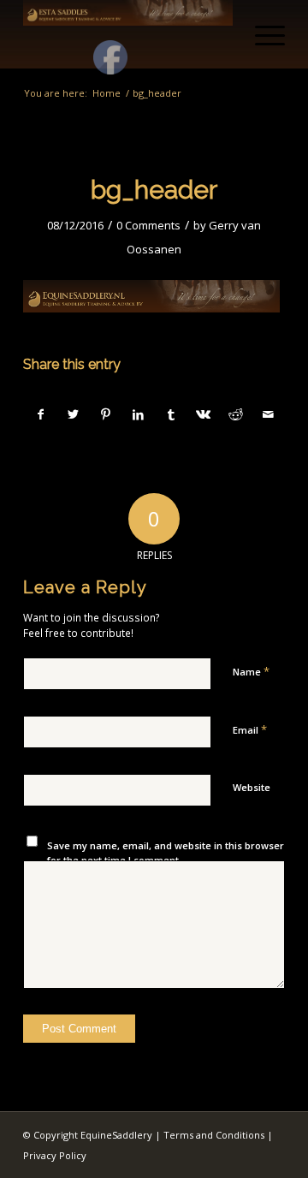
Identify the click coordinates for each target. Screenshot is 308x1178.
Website (251, 787)
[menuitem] (261, 34)
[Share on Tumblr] (171, 414)
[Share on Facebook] (40, 414)
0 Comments (148, 225)
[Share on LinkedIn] (138, 414)
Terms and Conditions (213, 1134)
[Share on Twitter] (73, 414)
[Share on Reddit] (236, 414)
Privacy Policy (54, 1155)
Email (250, 729)
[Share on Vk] (203, 414)
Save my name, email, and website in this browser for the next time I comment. (165, 852)
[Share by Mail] (268, 414)
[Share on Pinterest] (105, 414)
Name (251, 671)
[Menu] (261, 34)
